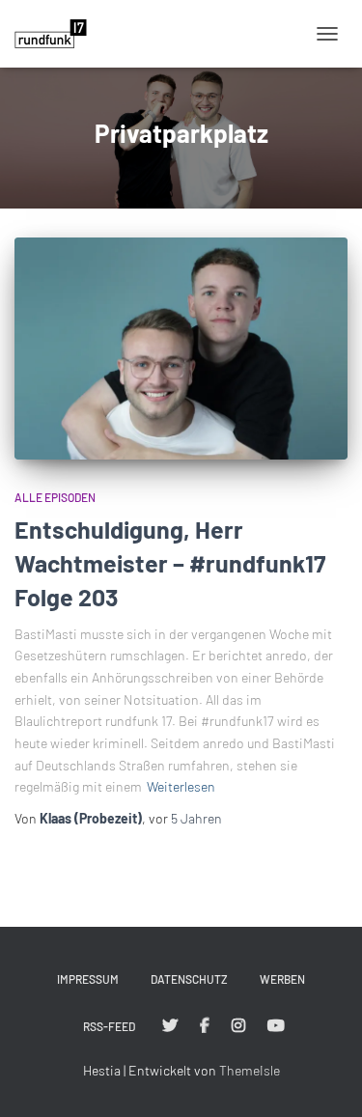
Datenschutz (189, 979)
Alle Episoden (55, 497)
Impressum (88, 979)
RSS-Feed (109, 1026)
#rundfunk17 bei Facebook (204, 1026)
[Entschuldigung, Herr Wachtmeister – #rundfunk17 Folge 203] (181, 348)
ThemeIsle (249, 1070)
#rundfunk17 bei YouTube (276, 1026)
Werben (282, 979)
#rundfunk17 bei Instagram (238, 1026)
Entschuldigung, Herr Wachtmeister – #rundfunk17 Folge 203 (169, 563)
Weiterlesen (181, 786)
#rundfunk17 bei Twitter (170, 1026)
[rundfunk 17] (57, 34)
